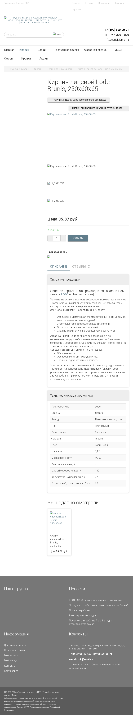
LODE (64, 294)
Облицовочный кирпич (60, 69)
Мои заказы (11, 655)
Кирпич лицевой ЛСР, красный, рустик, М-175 (97, 108)
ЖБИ (118, 50)
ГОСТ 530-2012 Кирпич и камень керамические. (96, 600)
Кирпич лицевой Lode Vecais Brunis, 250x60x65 (80, 100)
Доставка (76, 3)
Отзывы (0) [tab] (81, 266)
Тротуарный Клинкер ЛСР (16, 3)
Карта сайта (11, 671)
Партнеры (76, 9)
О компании (104, 3)
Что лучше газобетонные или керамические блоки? (98, 605)
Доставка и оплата (15, 645)
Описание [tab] (58, 266)
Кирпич (24, 50)
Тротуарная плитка (66, 50)
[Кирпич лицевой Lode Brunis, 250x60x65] (71, 114)
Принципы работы (79, 610)
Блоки (42, 50)
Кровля (26, 58)
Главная (9, 50)
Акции (43, 58)
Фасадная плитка (95, 50)
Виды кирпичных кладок (82, 615)
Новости (89, 3)
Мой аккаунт (11, 660)
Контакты (119, 3)
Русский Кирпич (19, 69)
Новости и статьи (14, 650)
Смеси (8, 58)
